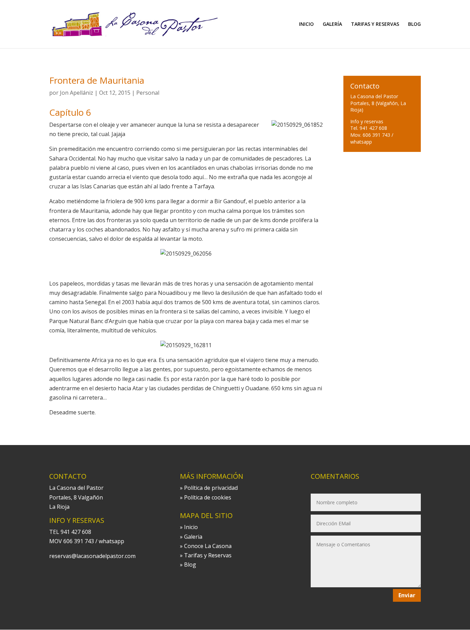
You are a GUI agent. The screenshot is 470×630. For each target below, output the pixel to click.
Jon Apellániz (76, 92)
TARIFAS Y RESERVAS (375, 24)
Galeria (193, 536)
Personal (147, 92)
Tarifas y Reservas (208, 555)
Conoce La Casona (208, 546)
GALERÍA (332, 24)
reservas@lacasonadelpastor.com (92, 556)
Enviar (406, 595)
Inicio (191, 527)
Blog (190, 564)
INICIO (306, 24)
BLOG (414, 24)
